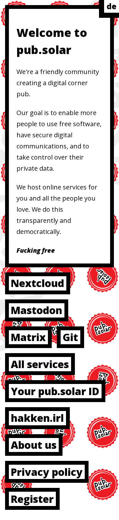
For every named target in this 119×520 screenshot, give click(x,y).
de (111, 6)
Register (32, 499)
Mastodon (36, 310)
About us (33, 445)
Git (70, 337)
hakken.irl (37, 418)
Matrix (28, 337)
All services (40, 364)
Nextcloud (37, 283)
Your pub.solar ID (55, 391)
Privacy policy (47, 472)
